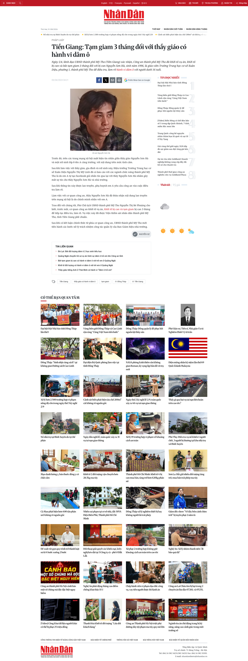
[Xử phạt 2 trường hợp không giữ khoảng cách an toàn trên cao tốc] (145, 535)
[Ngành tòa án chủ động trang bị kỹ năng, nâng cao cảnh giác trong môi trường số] (188, 610)
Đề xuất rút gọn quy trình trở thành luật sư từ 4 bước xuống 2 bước (60, 550)
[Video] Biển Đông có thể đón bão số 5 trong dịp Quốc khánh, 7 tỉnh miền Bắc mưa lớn (173, 123)
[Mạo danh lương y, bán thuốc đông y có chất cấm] (60, 460)
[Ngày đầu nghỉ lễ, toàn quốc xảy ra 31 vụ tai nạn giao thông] (102, 423)
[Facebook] (99, 80)
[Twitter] (106, 80)
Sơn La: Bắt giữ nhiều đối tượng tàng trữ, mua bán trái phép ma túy (186, 476)
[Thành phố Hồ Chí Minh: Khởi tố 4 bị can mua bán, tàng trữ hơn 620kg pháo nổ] (145, 460)
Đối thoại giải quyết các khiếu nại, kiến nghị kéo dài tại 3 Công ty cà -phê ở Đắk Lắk (102, 552)
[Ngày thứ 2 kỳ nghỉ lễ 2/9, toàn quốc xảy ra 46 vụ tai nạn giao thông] (145, 386)
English (104, 3)
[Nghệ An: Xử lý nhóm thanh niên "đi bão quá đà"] (188, 535)
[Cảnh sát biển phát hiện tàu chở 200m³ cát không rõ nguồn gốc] (102, 386)
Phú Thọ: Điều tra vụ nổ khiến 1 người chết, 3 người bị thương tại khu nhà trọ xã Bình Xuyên (187, 440)
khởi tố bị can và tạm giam (119, 209)
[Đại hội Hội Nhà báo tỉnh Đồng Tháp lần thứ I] (60, 315)
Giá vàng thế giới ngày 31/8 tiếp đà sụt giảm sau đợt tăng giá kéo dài (173, 149)
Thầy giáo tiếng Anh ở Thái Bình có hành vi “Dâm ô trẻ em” (85, 270)
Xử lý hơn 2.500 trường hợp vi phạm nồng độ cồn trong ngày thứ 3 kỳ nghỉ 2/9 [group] (89, 34)
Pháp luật (58, 40)
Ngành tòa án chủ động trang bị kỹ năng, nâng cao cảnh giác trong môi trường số (186, 627)
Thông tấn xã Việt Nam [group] (127, 640)
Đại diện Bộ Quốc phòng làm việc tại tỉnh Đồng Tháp (101, 364)
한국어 (144, 3)
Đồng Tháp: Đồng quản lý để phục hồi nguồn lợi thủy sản (171, 109)
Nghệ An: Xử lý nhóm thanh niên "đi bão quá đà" (186, 550)
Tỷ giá (176, 184)
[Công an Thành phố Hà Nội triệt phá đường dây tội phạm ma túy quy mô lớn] (145, 610)
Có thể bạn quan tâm (60, 297)
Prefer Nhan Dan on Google (139, 80)
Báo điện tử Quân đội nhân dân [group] (184, 640)
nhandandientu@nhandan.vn (194, 656)
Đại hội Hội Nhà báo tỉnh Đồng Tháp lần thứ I (172, 84)
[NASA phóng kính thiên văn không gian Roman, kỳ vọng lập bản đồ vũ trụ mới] (145, 349)
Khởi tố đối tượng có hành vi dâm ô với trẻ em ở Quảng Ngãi (85, 265)
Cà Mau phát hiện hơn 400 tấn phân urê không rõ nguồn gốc (58, 513)
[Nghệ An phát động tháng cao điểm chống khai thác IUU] (102, 572)
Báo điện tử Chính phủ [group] (101, 640)
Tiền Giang (64, 282)
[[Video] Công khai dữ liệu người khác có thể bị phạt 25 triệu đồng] (60, 610)
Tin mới (195, 3)
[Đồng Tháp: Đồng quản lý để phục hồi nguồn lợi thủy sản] (145, 315)
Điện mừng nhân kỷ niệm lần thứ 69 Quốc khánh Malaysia (186, 364)
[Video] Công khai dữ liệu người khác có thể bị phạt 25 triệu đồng (59, 625)
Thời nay (156, 29)
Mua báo (182, 3)
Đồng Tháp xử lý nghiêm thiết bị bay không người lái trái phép (144, 513)
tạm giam (105, 282)
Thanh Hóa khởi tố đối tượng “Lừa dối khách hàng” (102, 625)
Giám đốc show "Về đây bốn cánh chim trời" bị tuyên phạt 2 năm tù (188, 513)
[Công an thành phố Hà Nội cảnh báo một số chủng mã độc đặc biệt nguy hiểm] (60, 572)
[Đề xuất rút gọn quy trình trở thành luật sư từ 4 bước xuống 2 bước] (60, 535)
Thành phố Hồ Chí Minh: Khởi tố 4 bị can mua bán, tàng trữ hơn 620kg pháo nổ (145, 478)
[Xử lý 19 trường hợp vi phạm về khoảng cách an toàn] (145, 423)
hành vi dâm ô (125, 69)
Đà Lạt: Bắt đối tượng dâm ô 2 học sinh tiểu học (80, 251)
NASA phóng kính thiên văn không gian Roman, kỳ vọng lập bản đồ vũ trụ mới (145, 366)
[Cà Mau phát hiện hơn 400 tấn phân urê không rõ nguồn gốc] (60, 498)
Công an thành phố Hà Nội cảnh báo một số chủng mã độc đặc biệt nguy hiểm (58, 590)
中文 (111, 3)
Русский (127, 3)
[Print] (119, 80)
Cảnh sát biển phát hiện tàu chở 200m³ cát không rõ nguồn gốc (102, 401)
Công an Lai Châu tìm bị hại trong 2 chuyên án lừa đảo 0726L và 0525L (186, 588)
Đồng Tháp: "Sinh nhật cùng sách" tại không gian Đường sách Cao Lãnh (59, 364)
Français (118, 3)
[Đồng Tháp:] (60, 349)
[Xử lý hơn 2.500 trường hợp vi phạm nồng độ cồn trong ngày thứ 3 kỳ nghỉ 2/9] (60, 386)
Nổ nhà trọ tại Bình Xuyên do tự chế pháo (58, 438)
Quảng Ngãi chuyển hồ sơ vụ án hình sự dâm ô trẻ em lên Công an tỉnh (90, 256)
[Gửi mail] (112, 80)
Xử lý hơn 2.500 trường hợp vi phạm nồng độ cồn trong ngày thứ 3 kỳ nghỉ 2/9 (59, 403)
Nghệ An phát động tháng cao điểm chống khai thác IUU (100, 588)
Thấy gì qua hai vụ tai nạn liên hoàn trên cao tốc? (186, 401)
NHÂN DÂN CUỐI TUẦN (173, 29)
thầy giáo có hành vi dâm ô (84, 282)
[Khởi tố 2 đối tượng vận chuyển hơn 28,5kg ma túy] (102, 460)
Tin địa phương (211, 3)
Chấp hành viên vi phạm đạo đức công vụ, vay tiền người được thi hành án (144, 588)
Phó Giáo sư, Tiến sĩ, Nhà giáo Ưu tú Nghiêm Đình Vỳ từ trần (186, 330)
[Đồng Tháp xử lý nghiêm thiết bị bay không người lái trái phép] (145, 498)
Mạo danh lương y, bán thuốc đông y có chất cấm (60, 476)
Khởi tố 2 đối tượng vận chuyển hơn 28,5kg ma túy (100, 476)
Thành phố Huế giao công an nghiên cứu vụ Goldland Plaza (172, 173)
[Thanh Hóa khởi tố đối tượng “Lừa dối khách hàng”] (102, 610)
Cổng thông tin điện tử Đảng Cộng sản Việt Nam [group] (63, 640)
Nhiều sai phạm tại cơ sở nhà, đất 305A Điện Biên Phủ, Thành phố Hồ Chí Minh (102, 515)
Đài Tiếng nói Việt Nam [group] (153, 640)
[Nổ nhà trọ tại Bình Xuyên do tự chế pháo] (60, 423)
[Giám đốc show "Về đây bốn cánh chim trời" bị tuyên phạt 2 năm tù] (188, 498)
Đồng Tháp (121, 282)
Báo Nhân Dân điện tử (124, 17)
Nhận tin (228, 3)
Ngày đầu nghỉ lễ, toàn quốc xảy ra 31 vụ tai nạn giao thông (101, 438)
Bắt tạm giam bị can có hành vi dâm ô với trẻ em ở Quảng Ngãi (87, 260)
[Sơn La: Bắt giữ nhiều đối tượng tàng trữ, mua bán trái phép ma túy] (188, 460)
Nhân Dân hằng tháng (196, 29)
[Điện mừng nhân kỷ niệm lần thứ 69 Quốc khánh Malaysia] (188, 349)
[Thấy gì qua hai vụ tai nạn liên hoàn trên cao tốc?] (188, 386)
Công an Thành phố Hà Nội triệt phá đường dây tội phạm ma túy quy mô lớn (145, 625)
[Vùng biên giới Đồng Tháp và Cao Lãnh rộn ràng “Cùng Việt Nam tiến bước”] (102, 315)
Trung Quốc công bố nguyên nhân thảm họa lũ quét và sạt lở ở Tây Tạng (173, 136)
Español (136, 3)
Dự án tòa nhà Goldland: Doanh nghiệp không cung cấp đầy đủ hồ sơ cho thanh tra (173, 162)
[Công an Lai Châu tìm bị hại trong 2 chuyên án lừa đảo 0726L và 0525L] (188, 572)
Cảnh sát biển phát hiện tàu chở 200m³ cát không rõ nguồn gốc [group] (155, 34)
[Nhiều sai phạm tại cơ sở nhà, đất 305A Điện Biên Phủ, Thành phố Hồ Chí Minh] (102, 498)
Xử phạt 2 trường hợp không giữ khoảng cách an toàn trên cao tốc (142, 550)
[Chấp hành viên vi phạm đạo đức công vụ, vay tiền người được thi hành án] (145, 572)
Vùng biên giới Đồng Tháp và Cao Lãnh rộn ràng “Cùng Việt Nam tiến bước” (173, 98)
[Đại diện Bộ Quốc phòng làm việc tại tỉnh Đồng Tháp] (102, 349)
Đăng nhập (243, 3)
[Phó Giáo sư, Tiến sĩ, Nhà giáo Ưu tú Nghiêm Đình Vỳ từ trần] (188, 315)
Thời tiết (165, 184)
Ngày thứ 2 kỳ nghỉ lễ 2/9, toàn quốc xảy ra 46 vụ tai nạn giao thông (143, 401)
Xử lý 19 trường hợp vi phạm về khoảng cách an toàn (145, 438)
